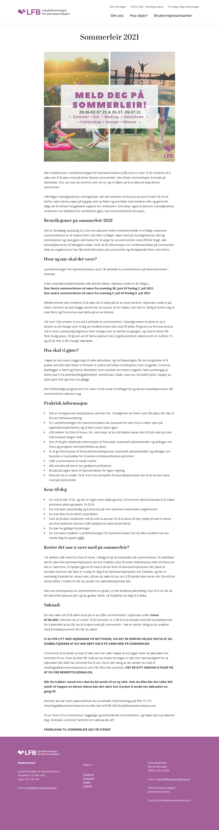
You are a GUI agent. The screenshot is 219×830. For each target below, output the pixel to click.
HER (80, 538)
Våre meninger (118, 6)
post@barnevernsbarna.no (41, 787)
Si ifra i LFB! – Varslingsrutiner (147, 6)
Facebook (88, 774)
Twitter (87, 782)
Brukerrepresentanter (173, 15)
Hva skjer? (139, 15)
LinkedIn (87, 786)
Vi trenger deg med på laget (183, 6)
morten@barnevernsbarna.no (173, 779)
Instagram (88, 778)
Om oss (117, 15)
